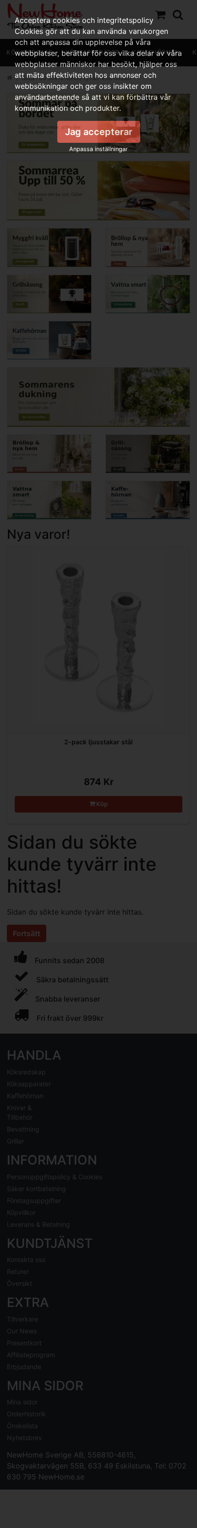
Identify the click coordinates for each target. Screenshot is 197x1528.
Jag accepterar (98, 131)
